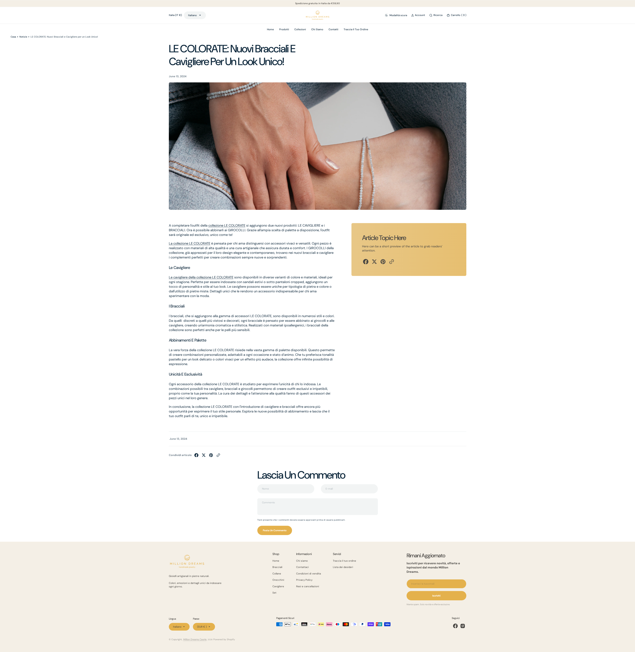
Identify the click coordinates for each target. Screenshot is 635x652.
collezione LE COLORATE (226, 225)
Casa (13, 36)
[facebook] (365, 261)
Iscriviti (436, 595)
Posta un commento (275, 530)
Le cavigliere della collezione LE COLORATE (201, 277)
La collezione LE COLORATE (189, 243)
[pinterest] (383, 261)
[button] (418, 15)
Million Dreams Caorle (195, 639)
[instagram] (462, 626)
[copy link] (391, 261)
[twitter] (374, 261)
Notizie (23, 36)
